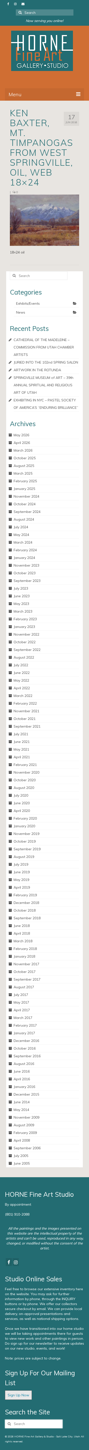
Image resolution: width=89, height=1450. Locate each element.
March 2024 (23, 542)
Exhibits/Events (28, 303)
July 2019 (21, 864)
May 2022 (21, 680)
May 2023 (21, 603)
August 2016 (24, 1063)
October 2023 (25, 573)
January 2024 (24, 557)
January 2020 (24, 826)
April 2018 (22, 933)
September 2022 (27, 649)
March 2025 (23, 473)
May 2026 (21, 435)
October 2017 (25, 971)
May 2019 (21, 879)
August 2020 (24, 787)
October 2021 (25, 718)
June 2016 (22, 1071)
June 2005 (22, 1163)
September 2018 (27, 918)
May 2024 (21, 534)
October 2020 (25, 780)
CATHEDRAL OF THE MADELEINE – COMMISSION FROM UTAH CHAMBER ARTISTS (44, 347)
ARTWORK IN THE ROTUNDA (37, 370)
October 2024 (25, 504)
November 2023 (26, 565)
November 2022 (26, 634)
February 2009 (25, 1132)
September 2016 (27, 1056)
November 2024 (26, 496)
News (20, 312)
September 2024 (27, 511)
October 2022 (25, 642)
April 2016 (22, 1079)
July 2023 (21, 588)
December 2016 (26, 1040)
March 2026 (23, 450)
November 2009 (26, 1117)
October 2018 (25, 910)
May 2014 (21, 1109)
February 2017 (25, 1025)
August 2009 (24, 1125)
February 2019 (25, 895)
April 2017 (22, 1010)
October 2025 (25, 458)
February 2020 (25, 818)
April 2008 (22, 1140)
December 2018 (26, 902)
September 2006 (27, 1148)
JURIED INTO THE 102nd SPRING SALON (46, 362)
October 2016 (25, 1048)
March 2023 (23, 611)
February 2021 (25, 764)
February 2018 (25, 948)
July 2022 (21, 665)
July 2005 (21, 1155)
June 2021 (22, 741)
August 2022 (24, 657)
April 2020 (22, 810)
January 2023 (24, 626)
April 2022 (22, 688)
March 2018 (23, 941)
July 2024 (21, 527)
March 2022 (23, 695)
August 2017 (24, 987)
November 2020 (26, 772)
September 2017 (27, 979)
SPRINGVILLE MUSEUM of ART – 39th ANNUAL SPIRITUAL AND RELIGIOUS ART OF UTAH (43, 385)
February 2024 (25, 550)
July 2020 (21, 795)
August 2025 (24, 465)
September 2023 (27, 580)
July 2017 (21, 994)
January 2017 (24, 1033)
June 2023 (22, 596)
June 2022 (22, 672)
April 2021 (22, 757)
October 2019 (25, 841)
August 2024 (24, 519)
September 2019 (27, 849)
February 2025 (25, 481)
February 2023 (25, 619)
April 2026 (22, 442)
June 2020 (22, 803)
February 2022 (25, 703)
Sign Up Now (18, 1395)
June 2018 (22, 925)
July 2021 (21, 734)
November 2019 (26, 833)
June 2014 (22, 1102)
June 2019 (22, 872)
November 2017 (26, 964)
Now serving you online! (44, 21)
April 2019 (22, 887)
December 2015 (26, 1094)
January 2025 (24, 488)
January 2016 (24, 1086)
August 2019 (24, 856)
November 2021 (26, 711)
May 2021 (21, 749)
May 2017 (21, 1002)
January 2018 (24, 956)
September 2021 (27, 726)
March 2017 (23, 1017)
